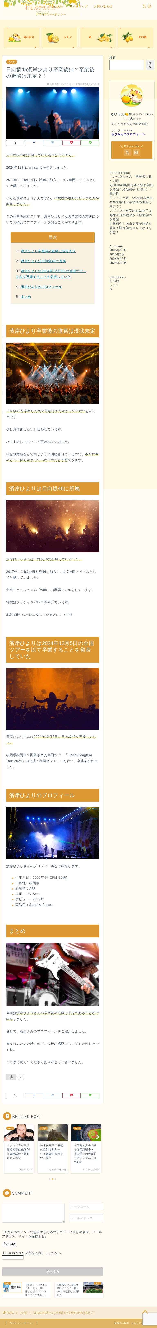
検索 (112, 57)
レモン (114, 285)
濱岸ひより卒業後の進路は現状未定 (48, 251)
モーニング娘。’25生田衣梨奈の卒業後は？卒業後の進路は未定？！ (131, 202)
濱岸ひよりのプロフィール (41, 286)
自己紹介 (57, 6)
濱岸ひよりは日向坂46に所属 (43, 261)
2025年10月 (118, 250)
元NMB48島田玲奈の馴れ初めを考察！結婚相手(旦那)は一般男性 (131, 189)
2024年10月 (118, 263)
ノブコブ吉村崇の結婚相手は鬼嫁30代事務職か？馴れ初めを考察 (130, 215)
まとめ (26, 296)
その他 (11, 62)
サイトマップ (79, 6)
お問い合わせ (103, 6)
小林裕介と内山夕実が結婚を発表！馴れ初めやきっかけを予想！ (130, 228)
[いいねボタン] (11, 1077)
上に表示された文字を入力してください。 (33, 1253)
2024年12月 (118, 258)
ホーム (40, 6)
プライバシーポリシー (51, 14)
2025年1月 (117, 254)
